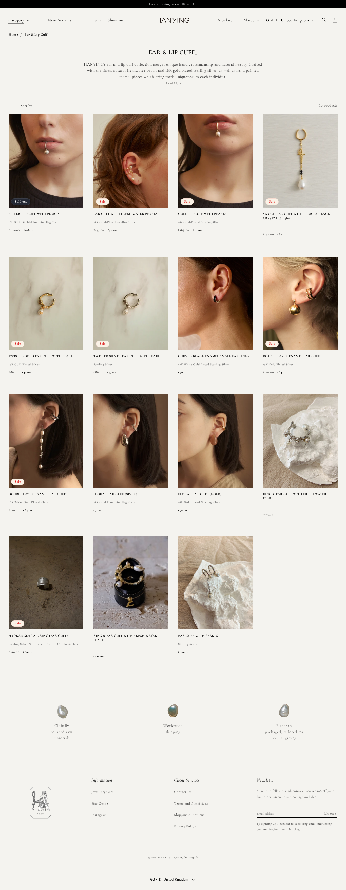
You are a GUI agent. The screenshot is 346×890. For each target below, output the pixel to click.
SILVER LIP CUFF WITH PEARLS (34, 214)
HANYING (165, 857)
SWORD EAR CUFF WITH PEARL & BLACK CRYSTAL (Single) (296, 216)
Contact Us (182, 792)
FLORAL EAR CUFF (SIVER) (115, 494)
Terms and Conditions (191, 803)
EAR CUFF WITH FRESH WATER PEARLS (125, 214)
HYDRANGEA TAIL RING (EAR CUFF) (38, 636)
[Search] (324, 20)
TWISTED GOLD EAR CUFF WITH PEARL (41, 356)
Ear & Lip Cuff (36, 34)
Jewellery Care (102, 792)
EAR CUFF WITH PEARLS (198, 636)
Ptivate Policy (185, 826)
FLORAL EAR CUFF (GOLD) (199, 494)
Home (13, 34)
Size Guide (99, 803)
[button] (18, 20)
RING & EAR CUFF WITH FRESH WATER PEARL (295, 496)
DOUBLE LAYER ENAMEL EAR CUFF (291, 356)
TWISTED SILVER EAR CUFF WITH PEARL (126, 356)
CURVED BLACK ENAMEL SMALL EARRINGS (213, 356)
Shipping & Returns (189, 815)
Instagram (99, 815)
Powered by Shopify (185, 857)
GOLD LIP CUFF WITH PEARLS (202, 214)
